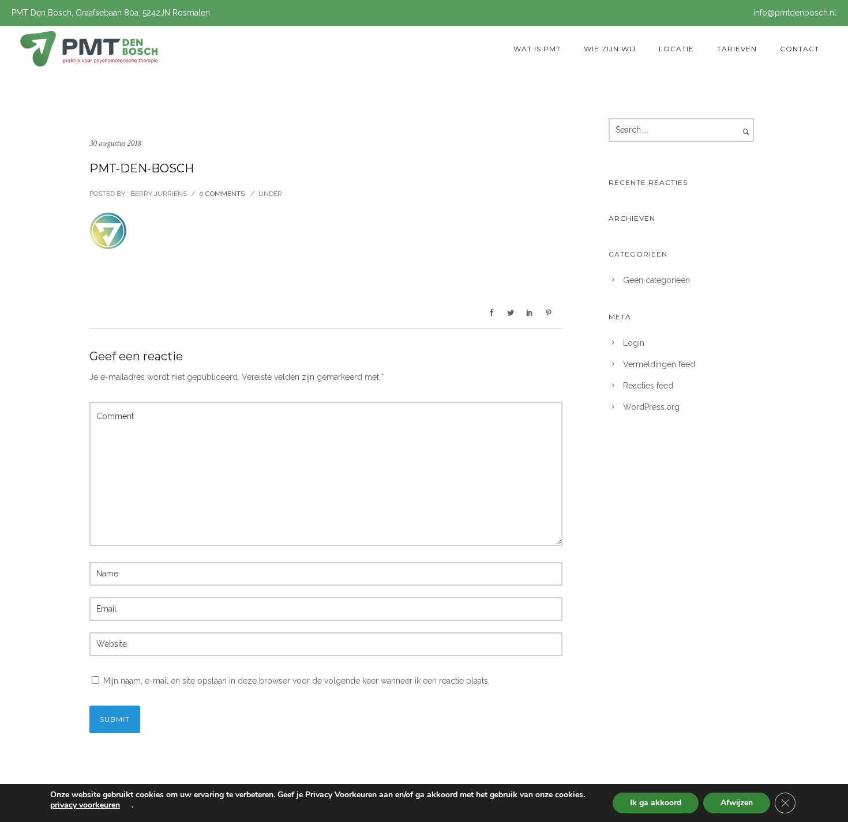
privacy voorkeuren (85, 805)
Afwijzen (737, 802)
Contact (799, 48)
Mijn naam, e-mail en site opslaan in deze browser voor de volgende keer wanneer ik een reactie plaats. (296, 680)
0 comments (222, 194)
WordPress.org (651, 407)
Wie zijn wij (610, 48)
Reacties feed (648, 385)
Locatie (676, 48)
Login (633, 343)
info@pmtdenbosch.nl (794, 12)
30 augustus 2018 (115, 143)
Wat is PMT (537, 48)
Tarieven (737, 48)
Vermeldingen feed (659, 364)
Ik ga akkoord (655, 802)
